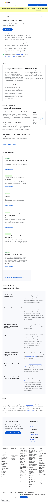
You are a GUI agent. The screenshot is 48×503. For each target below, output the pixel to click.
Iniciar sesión (44, 2)
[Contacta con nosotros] (21, 5)
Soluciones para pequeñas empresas (23, 478)
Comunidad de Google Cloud (41, 486)
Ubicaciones (4, 466)
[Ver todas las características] (9, 144)
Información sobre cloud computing (33, 465)
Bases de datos (23, 453)
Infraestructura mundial (5, 464)
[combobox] (6, 500)
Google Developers (33, 479)
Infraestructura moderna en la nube (5, 458)
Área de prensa (42, 465)
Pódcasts (40, 460)
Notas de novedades (31, 487)
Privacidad (12, 492)
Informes (3, 474)
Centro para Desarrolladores (42, 463)
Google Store (19, 54)
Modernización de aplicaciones (23, 456)
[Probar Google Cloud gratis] (13, 432)
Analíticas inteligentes (22, 459)
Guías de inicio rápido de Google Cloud (32, 458)
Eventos (40, 458)
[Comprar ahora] (7, 29)
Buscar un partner (34, 434)
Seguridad (22, 464)
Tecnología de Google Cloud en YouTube (42, 471)
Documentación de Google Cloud (33, 455)
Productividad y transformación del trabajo (24, 467)
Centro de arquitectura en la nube (32, 472)
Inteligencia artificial (22, 462)
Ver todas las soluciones (22, 482)
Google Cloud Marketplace (32, 462)
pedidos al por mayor (10, 56)
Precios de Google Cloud (14, 453)
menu (1, 2)
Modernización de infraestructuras (23, 451)
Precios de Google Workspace (14, 456)
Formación (31, 475)
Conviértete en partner (41, 456)
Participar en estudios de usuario (42, 477)
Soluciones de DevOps (23, 475)
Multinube (3, 461)
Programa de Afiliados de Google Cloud (33, 451)
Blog (2, 476)
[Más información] (8, 169)
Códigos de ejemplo (33, 469)
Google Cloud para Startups (33, 482)
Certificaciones (32, 477)
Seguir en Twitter (42, 474)
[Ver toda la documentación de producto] (14, 277)
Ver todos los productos (13, 459)
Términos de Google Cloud (30, 492)
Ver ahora (38, 10)
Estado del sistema (33, 484)
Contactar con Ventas (41, 451)
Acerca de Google (5, 492)
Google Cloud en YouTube (42, 468)
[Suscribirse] (24, 497)
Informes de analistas (4, 472)
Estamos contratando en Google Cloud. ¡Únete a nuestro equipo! (42, 481)
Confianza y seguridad (4, 455)
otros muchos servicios (31, 356)
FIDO (17, 93)
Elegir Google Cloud (5, 452)
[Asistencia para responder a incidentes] (37, 5)
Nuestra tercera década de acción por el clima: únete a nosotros (34, 494)
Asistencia (31, 467)
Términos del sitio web (19, 492)
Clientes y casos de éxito (5, 469)
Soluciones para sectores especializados (23, 471)
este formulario (31, 410)
